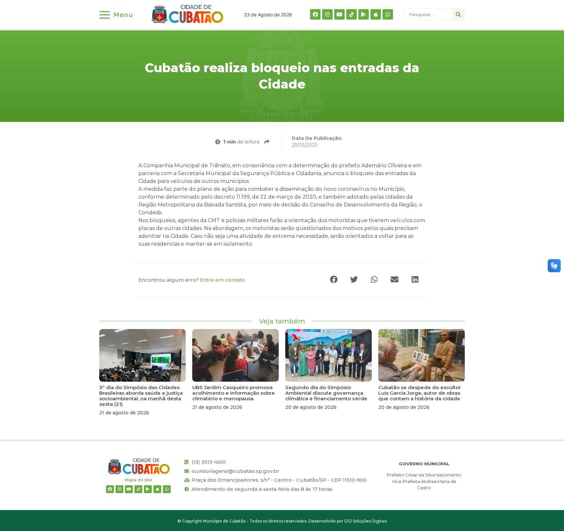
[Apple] (375, 14)
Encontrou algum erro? (191, 280)
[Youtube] (339, 14)
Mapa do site (138, 479)
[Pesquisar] (458, 14)
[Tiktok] (351, 14)
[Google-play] (363, 14)
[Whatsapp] (388, 14)
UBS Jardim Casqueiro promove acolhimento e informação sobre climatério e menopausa (233, 393)
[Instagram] (327, 14)
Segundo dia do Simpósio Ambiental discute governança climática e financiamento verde (326, 393)
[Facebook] (315, 14)
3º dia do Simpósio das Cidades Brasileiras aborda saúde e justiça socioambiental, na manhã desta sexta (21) (141, 395)
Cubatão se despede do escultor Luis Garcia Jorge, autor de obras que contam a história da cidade (419, 393)
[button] (334, 280)
